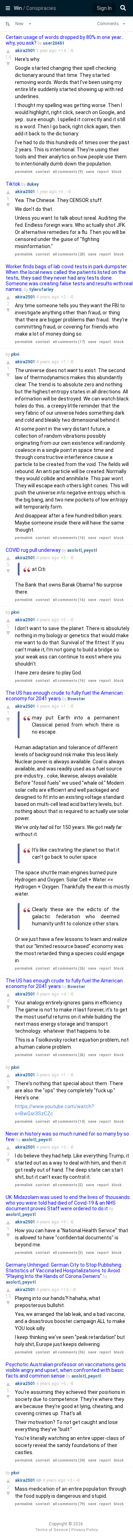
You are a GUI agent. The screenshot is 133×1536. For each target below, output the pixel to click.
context (42, 172)
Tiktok (13, 184)
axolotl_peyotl (82, 550)
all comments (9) (68, 172)
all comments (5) (68, 1185)
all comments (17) (69, 342)
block (117, 172)
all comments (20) (69, 254)
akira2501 (25, 50)
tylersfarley (41, 289)
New (19, 23)
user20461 (54, 43)
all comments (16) (69, 538)
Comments (108, 23)
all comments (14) (69, 1121)
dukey (33, 184)
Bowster (76, 698)
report (103, 172)
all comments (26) (69, 968)
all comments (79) (69, 1504)
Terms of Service (51, 1529)
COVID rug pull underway (33, 550)
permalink (24, 172)
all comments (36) (69, 1352)
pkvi (15, 354)
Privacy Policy (84, 1529)
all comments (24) (69, 1460)
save (90, 172)
